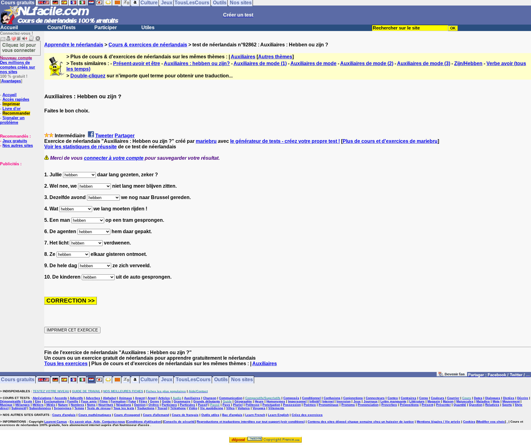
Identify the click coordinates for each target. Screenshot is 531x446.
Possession (292, 404)
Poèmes (310, 404)
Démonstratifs (10, 401)
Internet (328, 401)
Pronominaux (329, 404)
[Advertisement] (18, 197)
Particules (187, 404)
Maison (448, 401)
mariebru (206, 141)
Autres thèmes (275, 56)
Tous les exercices (66, 363)
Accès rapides (15, 99)
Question (475, 404)
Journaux (371, 401)
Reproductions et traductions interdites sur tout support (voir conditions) (251, 421)
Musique (6, 404)
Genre (154, 401)
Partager (125, 135)
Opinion (140, 404)
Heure (259, 401)
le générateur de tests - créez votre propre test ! (285, 141)
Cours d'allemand (156, 415)
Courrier (453, 398)
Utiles (148, 27)
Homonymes (275, 401)
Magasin (433, 401)
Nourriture (105, 404)
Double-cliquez (87, 75)
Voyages (259, 408)
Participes (169, 404)
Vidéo (193, 408)
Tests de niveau (99, 408)
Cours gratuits (17, 379)
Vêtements (276, 408)
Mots (496, 401)
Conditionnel (311, 398)
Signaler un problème (12, 120)
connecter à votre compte (114, 158)
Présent (427, 404)
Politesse (253, 404)
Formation (118, 401)
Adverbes (93, 398)
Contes (392, 398)
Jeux (166, 379)
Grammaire (182, 401)
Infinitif (314, 401)
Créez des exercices (307, 415)
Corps (423, 398)
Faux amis (89, 401)
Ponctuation (271, 404)
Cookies (469, 421)
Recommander (16, 113)
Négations (123, 404)
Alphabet (109, 398)
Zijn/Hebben (468, 63)
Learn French (255, 415)
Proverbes (389, 404)
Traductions (146, 408)
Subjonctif (18, 408)
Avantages (11, 81)
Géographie (243, 401)
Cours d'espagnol (127, 415)
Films (104, 401)
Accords (60, 398)
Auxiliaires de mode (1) (260, 63)
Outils (221, 379)
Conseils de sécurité (179, 421)
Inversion (343, 401)
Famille (72, 401)
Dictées (508, 398)
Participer (105, 27)
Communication (230, 398)
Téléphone (178, 408)
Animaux (125, 398)
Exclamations (54, 401)
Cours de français (185, 415)
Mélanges (22, 404)
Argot (151, 398)
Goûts (166, 401)
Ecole (28, 401)
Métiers (38, 404)
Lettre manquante (393, 401)
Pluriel (238, 404)
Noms (91, 404)
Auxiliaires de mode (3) (423, 63)
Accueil (9, 27)
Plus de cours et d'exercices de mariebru (390, 141)
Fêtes (143, 401)
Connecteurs (375, 398)
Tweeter (104, 135)
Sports (507, 404)
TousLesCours (193, 379)
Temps (79, 408)
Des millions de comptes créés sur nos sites (17, 65)
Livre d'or (11, 108)
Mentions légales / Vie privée (438, 421)
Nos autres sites (17, 145)
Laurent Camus (55, 421)
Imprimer (11, 104)
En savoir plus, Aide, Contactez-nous (97, 421)
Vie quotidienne (211, 408)
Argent (140, 398)
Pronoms (348, 404)
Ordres (153, 404)
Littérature (417, 401)
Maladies (483, 401)
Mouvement (511, 401)
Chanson (209, 398)
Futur (132, 401)
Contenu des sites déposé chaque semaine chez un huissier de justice (361, 421)
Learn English (278, 415)
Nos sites (242, 379)
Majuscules (465, 401)
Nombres (77, 404)
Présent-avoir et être (136, 63)
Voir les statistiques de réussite (80, 146)
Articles (164, 398)
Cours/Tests (61, 27)
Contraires (408, 398)
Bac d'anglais (232, 415)
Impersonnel (297, 401)
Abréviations (42, 398)
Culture (149, 379)
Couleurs (437, 398)
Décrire (522, 398)
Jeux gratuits (14, 141)
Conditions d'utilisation (144, 421)
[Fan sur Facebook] (452, 375)
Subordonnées (40, 408)
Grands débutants (206, 401)
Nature (63, 404)
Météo (50, 404)
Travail (162, 408)
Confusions (332, 398)
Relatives (492, 404)
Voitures (244, 408)
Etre (38, 401)
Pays (226, 404)
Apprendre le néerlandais (73, 44)
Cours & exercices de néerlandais (147, 44)
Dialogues (492, 398)
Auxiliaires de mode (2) (366, 63)
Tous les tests (123, 408)
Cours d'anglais (64, 415)
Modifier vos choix (491, 421)
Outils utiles (210, 415)
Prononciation (368, 404)
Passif (202, 404)
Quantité (460, 404)
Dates (478, 398)
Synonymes (63, 408)
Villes (230, 408)
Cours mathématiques (94, 415)
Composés (291, 398)
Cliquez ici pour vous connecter (19, 47)
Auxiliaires (243, 56)
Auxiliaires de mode (313, 63)
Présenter (443, 404)
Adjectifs (76, 398)
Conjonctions (353, 398)
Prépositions (409, 404)
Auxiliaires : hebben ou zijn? (197, 63)
